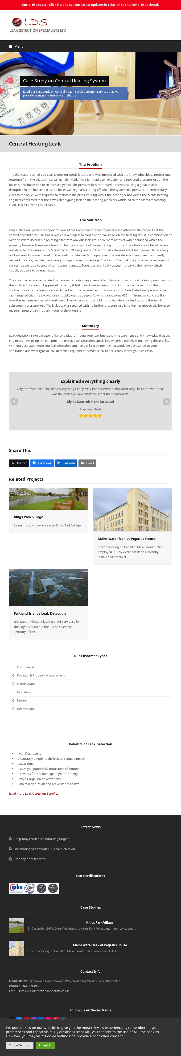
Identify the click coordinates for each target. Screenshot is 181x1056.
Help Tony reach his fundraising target (41, 839)
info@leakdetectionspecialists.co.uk (44, 991)
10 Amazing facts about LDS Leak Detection (44, 849)
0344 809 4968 (30, 986)
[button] (16, 46)
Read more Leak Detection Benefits (33, 793)
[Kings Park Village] (48, 499)
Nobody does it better (29, 859)
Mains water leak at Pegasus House (127, 538)
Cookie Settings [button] (20, 1045)
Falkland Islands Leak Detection (40, 613)
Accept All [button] (45, 1045)
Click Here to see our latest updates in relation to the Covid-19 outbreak (104, 5)
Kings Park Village (28, 517)
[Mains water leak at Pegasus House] (132, 509)
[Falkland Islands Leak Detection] (48, 587)
